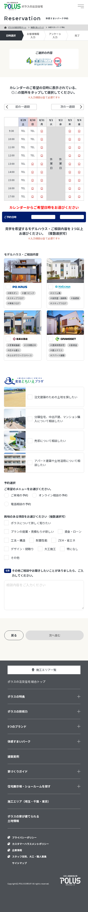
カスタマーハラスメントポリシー (30, 843)
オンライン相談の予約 (53, 495)
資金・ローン (72, 531)
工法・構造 (18, 540)
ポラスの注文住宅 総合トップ (26, 682)
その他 (15, 558)
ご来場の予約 (19, 495)
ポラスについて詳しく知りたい (31, 523)
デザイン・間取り (22, 549)
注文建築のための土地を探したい (55, 397)
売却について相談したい (50, 441)
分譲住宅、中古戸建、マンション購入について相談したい (57, 419)
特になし (72, 549)
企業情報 (17, 850)
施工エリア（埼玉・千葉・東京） (29, 801)
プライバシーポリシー (24, 837)
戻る (14, 635)
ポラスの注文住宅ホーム (17, 27)
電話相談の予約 (21, 504)
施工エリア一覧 (46, 670)
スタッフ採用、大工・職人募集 (29, 856)
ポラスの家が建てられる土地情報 (23, 818)
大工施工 (50, 549)
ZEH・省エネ (66, 540)
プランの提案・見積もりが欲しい (32, 531)
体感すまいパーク (37, 27)
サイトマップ (19, 863)
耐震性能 (41, 540)
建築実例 (13, 756)
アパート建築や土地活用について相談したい (57, 463)
